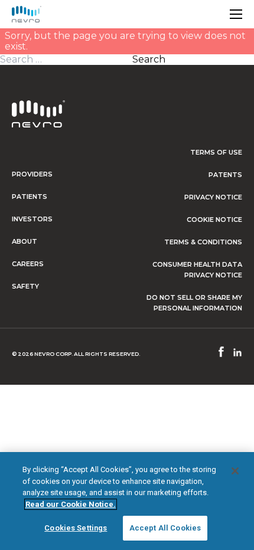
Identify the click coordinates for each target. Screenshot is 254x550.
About (24, 241)
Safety (25, 286)
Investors (32, 219)
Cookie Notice (214, 219)
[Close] (235, 471)
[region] (127, 501)
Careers (28, 264)
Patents (225, 175)
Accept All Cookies (165, 527)
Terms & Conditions (203, 242)
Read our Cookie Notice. (70, 504)
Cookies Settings (75, 527)
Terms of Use (216, 152)
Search (148, 59)
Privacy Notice (213, 197)
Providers (32, 174)
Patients (29, 196)
